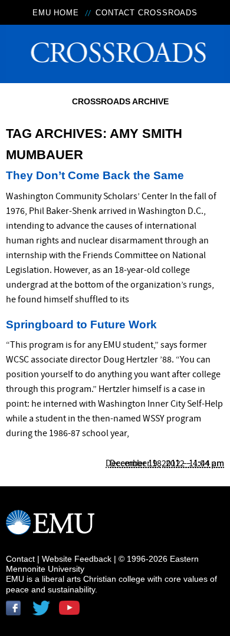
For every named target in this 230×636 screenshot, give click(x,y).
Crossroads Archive (120, 101)
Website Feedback (76, 558)
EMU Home (55, 12)
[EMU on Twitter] (44, 612)
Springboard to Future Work (81, 324)
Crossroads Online (115, 50)
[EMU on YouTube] (71, 612)
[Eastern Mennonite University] (50, 527)
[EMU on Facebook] (17, 612)
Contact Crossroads (147, 12)
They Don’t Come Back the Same (95, 175)
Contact (20, 558)
